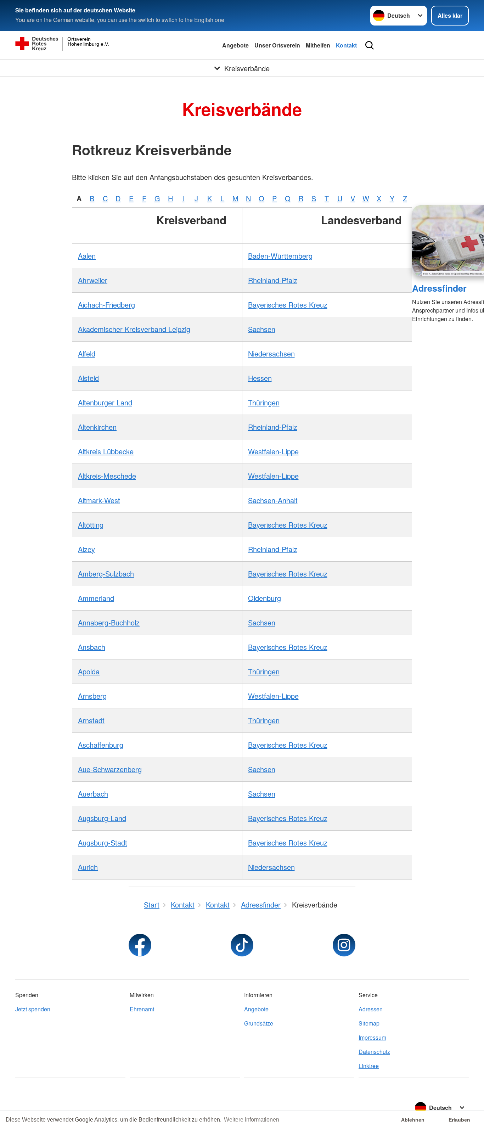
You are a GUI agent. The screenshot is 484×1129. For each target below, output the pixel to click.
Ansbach (91, 647)
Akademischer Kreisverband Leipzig (134, 329)
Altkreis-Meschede (107, 476)
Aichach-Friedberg (106, 304)
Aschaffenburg (100, 745)
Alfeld (86, 353)
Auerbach (93, 793)
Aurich (88, 867)
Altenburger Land (105, 402)
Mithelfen (318, 45)
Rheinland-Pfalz (272, 280)
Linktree (369, 1066)
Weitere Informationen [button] (251, 1120)
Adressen (371, 1009)
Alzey (86, 549)
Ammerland (96, 598)
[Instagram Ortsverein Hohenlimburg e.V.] (344, 945)
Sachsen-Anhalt (273, 500)
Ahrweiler (92, 280)
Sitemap (369, 1023)
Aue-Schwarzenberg (110, 769)
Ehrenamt (142, 1009)
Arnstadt (91, 720)
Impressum (372, 1037)
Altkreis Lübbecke (106, 451)
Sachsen (261, 329)
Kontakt (346, 45)
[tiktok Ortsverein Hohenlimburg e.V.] (242, 945)
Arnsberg (92, 696)
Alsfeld (88, 378)
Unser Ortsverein (277, 45)
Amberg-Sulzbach (106, 573)
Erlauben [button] (459, 1120)
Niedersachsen (271, 353)
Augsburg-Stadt (102, 842)
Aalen (87, 256)
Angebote (235, 45)
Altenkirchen (97, 427)
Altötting (90, 524)
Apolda (89, 671)
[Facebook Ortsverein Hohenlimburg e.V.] (140, 945)
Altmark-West (99, 500)
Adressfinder (439, 288)
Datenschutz (374, 1051)
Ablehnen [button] (412, 1120)
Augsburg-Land (102, 818)
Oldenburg (264, 598)
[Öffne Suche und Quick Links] (369, 45)
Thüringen (264, 402)
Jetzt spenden (32, 1009)
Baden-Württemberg (280, 256)
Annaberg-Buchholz (109, 622)
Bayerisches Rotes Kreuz (287, 304)
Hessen (260, 378)
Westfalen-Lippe (273, 451)
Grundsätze (258, 1023)
